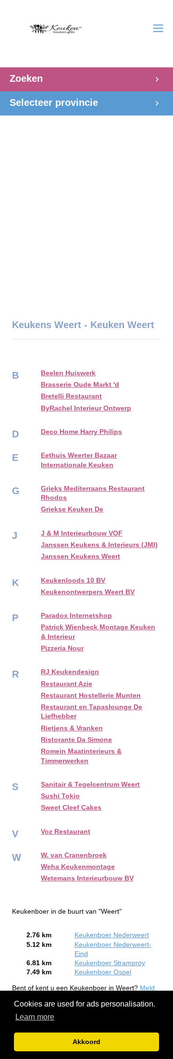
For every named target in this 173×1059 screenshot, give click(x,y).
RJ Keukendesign (70, 672)
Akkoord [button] (86, 1042)
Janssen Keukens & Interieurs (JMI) (99, 545)
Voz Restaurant (65, 831)
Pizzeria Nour (62, 648)
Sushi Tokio (60, 796)
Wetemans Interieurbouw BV (87, 878)
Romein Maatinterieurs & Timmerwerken (81, 756)
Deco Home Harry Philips (81, 431)
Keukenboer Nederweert (111, 935)
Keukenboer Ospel (102, 972)
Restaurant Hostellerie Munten (91, 695)
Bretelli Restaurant (71, 396)
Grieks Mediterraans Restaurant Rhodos (93, 493)
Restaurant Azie (66, 684)
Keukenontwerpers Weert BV (88, 592)
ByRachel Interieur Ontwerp (86, 408)
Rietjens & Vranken (72, 728)
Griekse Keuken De (72, 509)
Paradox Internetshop (76, 615)
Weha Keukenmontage (78, 866)
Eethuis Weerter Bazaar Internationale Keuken (79, 460)
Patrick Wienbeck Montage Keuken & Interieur (98, 632)
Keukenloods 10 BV (73, 580)
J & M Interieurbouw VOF (82, 533)
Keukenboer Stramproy (109, 963)
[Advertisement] (86, 212)
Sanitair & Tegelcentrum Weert (90, 784)
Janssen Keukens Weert (80, 556)
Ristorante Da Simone (76, 739)
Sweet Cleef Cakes (71, 807)
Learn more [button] (34, 1017)
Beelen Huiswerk (68, 373)
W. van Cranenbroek (74, 855)
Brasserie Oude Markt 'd (80, 384)
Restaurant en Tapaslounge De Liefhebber (91, 711)
